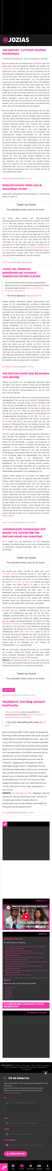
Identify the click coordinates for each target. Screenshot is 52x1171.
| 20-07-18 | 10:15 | (22, 178)
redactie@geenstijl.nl (12, 1093)
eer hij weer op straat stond (22, 582)
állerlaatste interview (11, 69)
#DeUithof (8, 717)
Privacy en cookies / (43, 1065)
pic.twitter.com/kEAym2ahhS (14, 291)
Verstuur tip (17, 1154)
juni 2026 (8, 992)
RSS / (34, 1065)
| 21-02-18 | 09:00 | (23, 367)
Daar (48, 405)
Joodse (18, 645)
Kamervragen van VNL (21, 793)
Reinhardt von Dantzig (11, 624)
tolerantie (17, 411)
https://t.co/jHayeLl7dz (36, 715)
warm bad (29, 632)
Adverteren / (43, 1067)
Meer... (7, 998)
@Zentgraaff (6, 367)
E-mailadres (9, 1140)
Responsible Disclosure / (28, 1067)
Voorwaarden (26, 1069)
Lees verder (9, 690)
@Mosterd (6, 178)
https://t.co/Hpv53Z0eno (34, 288)
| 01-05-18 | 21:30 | (22, 262)
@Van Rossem (7, 522)
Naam (6, 1129)
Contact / (18, 1065)
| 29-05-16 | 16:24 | (23, 813)
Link (6, 1118)
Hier (39, 405)
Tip (5, 1098)
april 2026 (8, 996)
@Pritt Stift (6, 262)
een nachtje (31, 660)
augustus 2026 (10, 987)
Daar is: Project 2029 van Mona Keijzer (18, 975)
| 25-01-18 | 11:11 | (24, 522)
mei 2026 (8, 994)
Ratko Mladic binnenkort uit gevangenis (18, 951)
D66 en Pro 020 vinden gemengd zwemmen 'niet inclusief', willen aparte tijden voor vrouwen (25, 958)
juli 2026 (8, 990)
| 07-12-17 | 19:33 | (24, 695)
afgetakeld (37, 63)
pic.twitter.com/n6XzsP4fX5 (21, 717)
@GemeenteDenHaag (13, 712)
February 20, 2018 (33, 295)
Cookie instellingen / (11, 1067)
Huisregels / (27, 1065)
